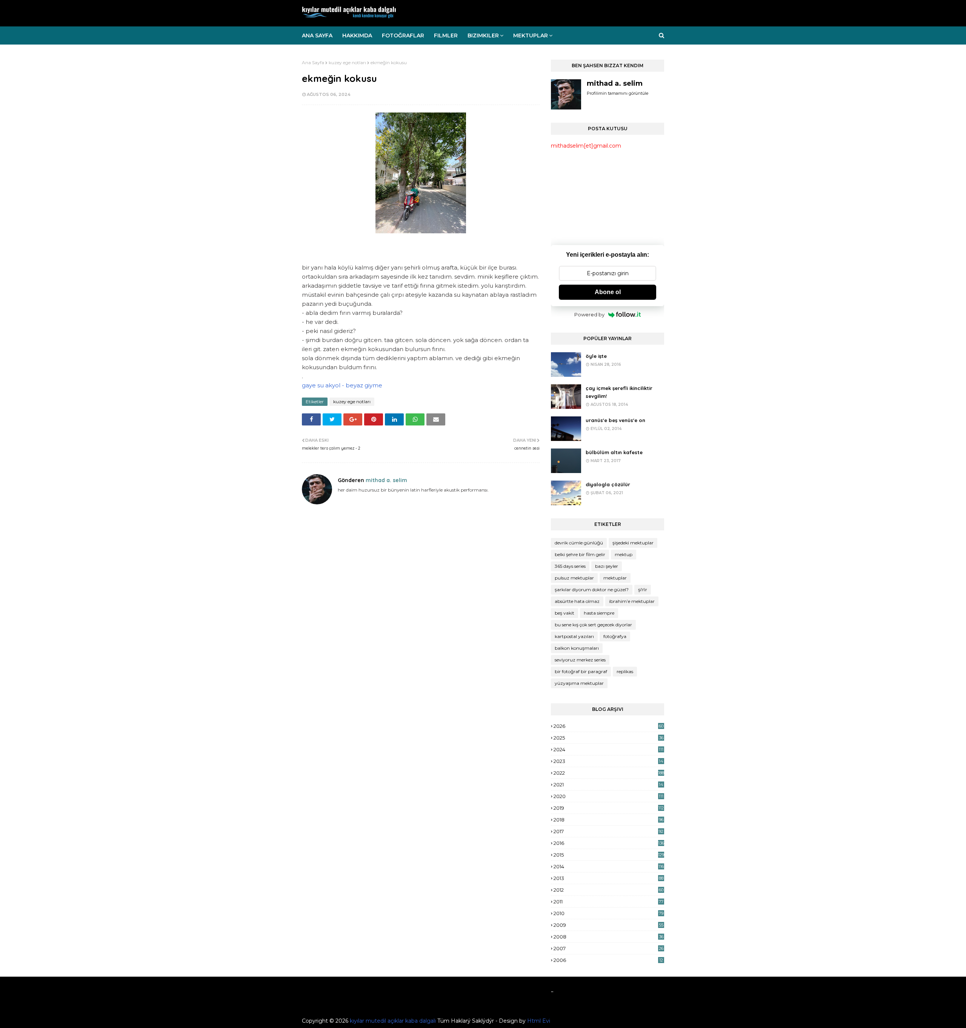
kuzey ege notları (347, 62)
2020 (608, 796)
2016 (609, 843)
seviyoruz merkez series (580, 660)
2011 (608, 902)
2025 (608, 738)
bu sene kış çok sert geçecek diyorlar (593, 624)
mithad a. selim (385, 480)
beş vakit (564, 613)
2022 (609, 773)
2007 (608, 948)
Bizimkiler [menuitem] (483, 35)
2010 (608, 913)
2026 (608, 726)
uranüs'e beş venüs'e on (615, 420)
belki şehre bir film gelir (580, 554)
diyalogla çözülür (608, 484)
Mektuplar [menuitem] (530, 35)
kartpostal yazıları (574, 636)
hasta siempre (599, 613)
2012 (608, 890)
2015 (609, 855)
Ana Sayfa (313, 62)
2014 (609, 866)
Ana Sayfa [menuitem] (317, 35)
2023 (608, 761)
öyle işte (596, 356)
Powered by (589, 314)
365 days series (570, 566)
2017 (608, 831)
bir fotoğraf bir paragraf (581, 671)
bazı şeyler (606, 566)
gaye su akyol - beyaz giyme (342, 385)
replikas (625, 671)
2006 (608, 960)
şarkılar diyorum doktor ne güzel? (592, 589)
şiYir (642, 589)
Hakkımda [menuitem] (357, 35)
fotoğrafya (614, 636)
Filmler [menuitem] (446, 35)
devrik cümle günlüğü (579, 543)
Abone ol (608, 292)
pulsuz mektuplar (574, 578)
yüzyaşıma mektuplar (579, 683)
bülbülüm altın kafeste (614, 452)
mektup (623, 554)
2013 (608, 878)
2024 (608, 749)
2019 (609, 808)
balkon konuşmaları (577, 648)
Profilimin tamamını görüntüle (617, 93)
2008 (608, 937)
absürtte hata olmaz (577, 601)
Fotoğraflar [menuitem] (403, 35)
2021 (608, 784)
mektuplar (615, 578)
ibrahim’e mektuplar (632, 601)
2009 (608, 925)
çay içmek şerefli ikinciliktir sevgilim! (619, 392)
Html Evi (538, 1020)
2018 (608, 820)
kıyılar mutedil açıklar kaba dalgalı (393, 1020)
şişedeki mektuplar (633, 543)
